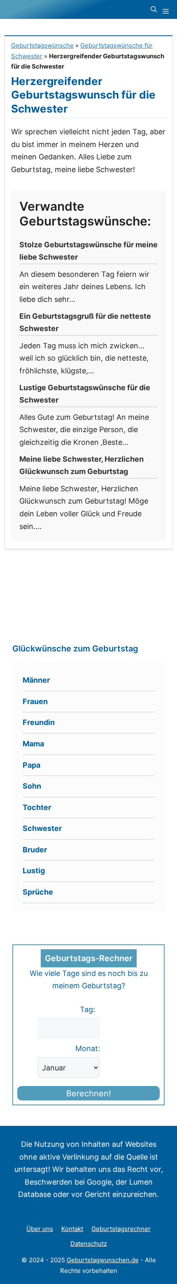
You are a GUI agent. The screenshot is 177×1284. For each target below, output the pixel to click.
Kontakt (72, 1229)
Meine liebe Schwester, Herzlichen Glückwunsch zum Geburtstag (81, 465)
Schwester (42, 828)
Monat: (87, 1048)
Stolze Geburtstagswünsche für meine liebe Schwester (88, 251)
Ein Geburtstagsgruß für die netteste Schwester (85, 322)
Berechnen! (88, 1093)
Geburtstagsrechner (121, 1229)
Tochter (37, 807)
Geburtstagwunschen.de (103, 1260)
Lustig (34, 870)
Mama (33, 743)
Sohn (32, 786)
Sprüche (38, 892)
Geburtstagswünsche (42, 45)
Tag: (87, 1009)
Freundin (39, 722)
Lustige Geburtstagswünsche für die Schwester (84, 394)
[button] (154, 9)
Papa (31, 765)
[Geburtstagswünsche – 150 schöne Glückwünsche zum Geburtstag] (56, 9)
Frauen (35, 701)
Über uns (39, 1229)
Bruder (35, 849)
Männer (36, 680)
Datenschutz (88, 1243)
